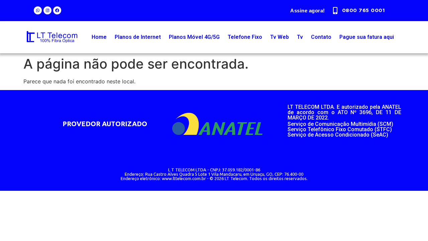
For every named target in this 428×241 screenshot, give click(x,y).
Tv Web (279, 37)
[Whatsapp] (38, 10)
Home (99, 37)
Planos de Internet (138, 37)
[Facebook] (57, 10)
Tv (300, 37)
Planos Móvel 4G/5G (194, 37)
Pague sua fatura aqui (366, 37)
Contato (321, 37)
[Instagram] (47, 10)
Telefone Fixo (245, 37)
